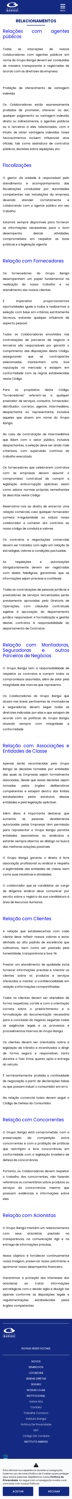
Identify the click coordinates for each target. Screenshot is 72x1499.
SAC (36, 1430)
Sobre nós (36, 1401)
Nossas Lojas (36, 1390)
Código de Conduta (36, 1436)
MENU (62, 10)
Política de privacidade (36, 1424)
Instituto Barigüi (36, 1419)
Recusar (54, 1491)
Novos (36, 1361)
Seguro (36, 1384)
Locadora (36, 1373)
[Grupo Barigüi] (12, 7)
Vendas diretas (36, 1378)
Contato (36, 1407)
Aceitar (18, 1491)
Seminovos (36, 1367)
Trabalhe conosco (36, 1413)
